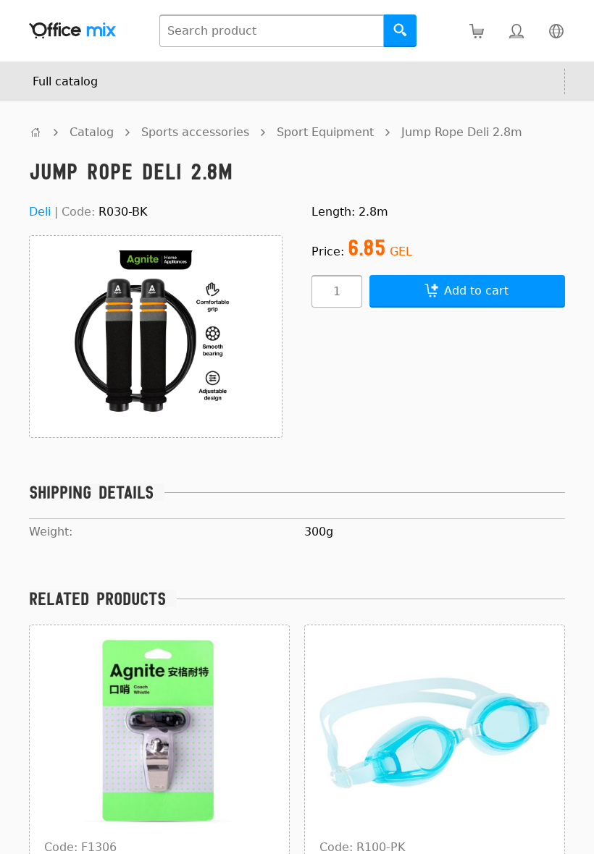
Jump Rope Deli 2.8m (461, 132)
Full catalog (65, 81)
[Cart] (476, 30)
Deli (40, 212)
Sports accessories (195, 132)
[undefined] (35, 132)
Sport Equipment (325, 132)
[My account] (516, 30)
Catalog (92, 132)
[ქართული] (556, 30)
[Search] (400, 30)
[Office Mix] (72, 30)
